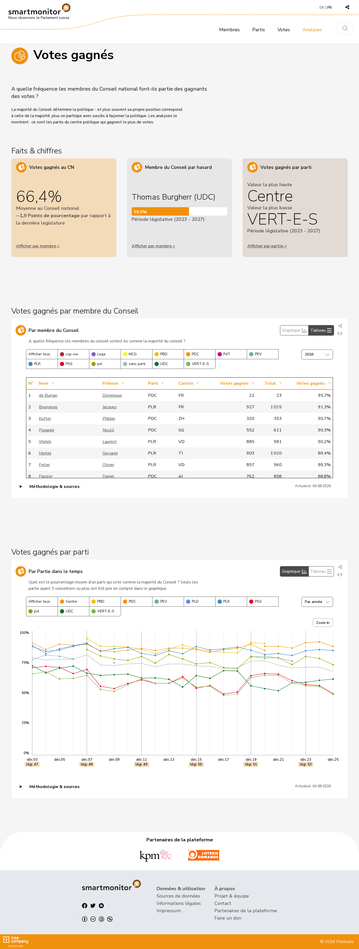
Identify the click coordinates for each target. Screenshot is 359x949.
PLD (195, 601)
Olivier (108, 465)
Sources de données (178, 896)
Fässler (46, 476)
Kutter (45, 418)
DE (322, 7)
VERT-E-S (200, 363)
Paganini (46, 430)
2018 (309, 354)
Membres (229, 30)
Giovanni (110, 453)
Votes (284, 30)
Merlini (45, 453)
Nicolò (108, 430)
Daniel (108, 476)
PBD (163, 354)
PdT (226, 354)
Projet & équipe (231, 896)
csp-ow (72, 354)
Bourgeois (48, 407)
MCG (133, 354)
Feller (44, 465)
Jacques (109, 407)
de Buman (48, 395)
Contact (222, 903)
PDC (195, 354)
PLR (37, 363)
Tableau (318, 330)
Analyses (312, 30)
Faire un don (227, 918)
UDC (164, 363)
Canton (185, 383)
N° (30, 383)
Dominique (112, 395)
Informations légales (179, 903)
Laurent (109, 442)
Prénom (110, 383)
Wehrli (45, 442)
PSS (69, 363)
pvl (99, 363)
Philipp (108, 418)
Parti (153, 383)
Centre (71, 601)
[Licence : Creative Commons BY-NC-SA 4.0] (97, 919)
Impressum (169, 911)
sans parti (137, 363)
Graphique (291, 330)
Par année (313, 601)
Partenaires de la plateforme (245, 911)
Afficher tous (39, 354)
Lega (101, 354)
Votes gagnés (234, 383)
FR (329, 7)
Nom (43, 383)
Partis (258, 30)
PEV (258, 354)
